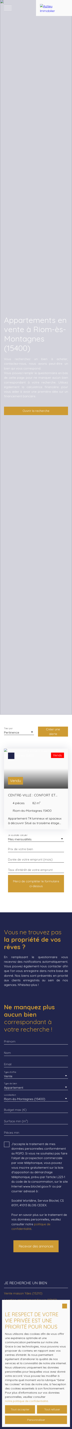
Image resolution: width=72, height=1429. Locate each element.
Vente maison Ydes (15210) (23, 1293)
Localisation (10, 1095)
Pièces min (11, 1132)
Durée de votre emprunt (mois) (30, 859)
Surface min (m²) (16, 1121)
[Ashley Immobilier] (54, 8)
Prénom (9, 1041)
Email (7, 1064)
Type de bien (10, 1083)
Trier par (8, 728)
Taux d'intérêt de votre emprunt (30, 870)
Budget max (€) (15, 1110)
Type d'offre (10, 1072)
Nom (7, 1053)
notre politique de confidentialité (26, 1401)
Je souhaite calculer (17, 835)
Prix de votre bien (20, 849)
